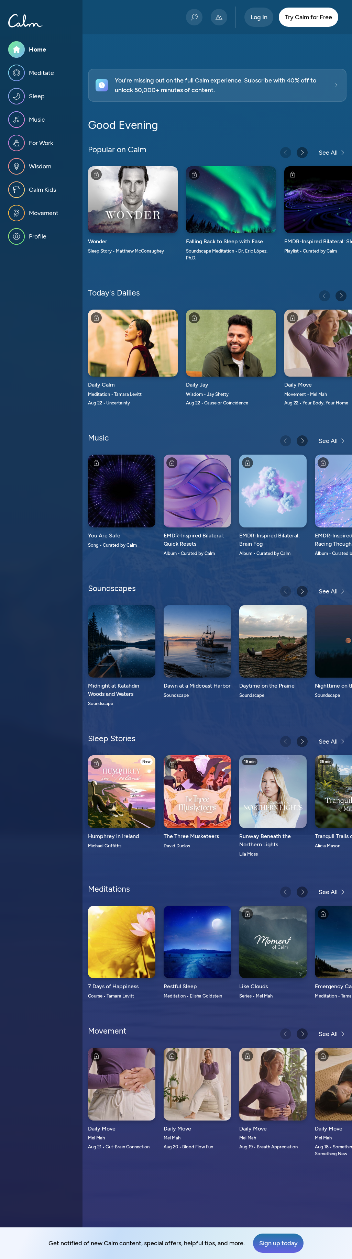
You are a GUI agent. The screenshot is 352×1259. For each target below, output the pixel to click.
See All (328, 152)
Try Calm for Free (308, 17)
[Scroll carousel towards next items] (302, 152)
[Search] (194, 17)
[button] (217, 85)
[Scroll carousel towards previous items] (285, 152)
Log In (259, 17)
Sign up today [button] (278, 1243)
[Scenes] (219, 17)
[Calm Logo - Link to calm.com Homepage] (25, 20)
